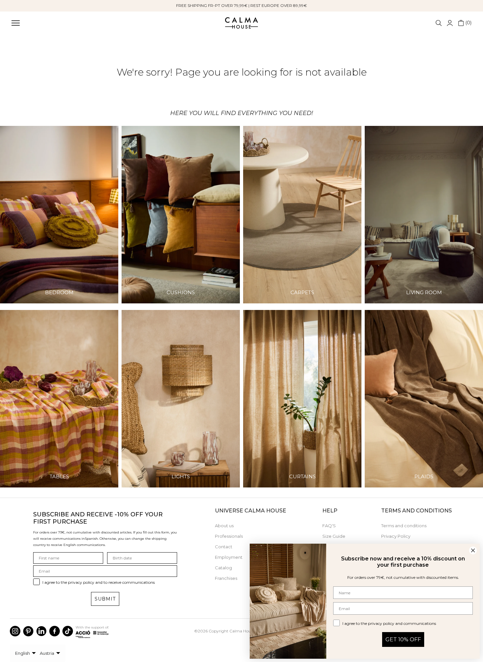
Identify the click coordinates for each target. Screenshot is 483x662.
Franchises (226, 578)
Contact (223, 546)
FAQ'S (329, 525)
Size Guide (333, 536)
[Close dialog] (473, 550)
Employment (228, 557)
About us (224, 525)
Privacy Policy (395, 536)
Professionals (229, 536)
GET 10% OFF (403, 639)
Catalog (223, 567)
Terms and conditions (403, 525)
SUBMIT (105, 599)
